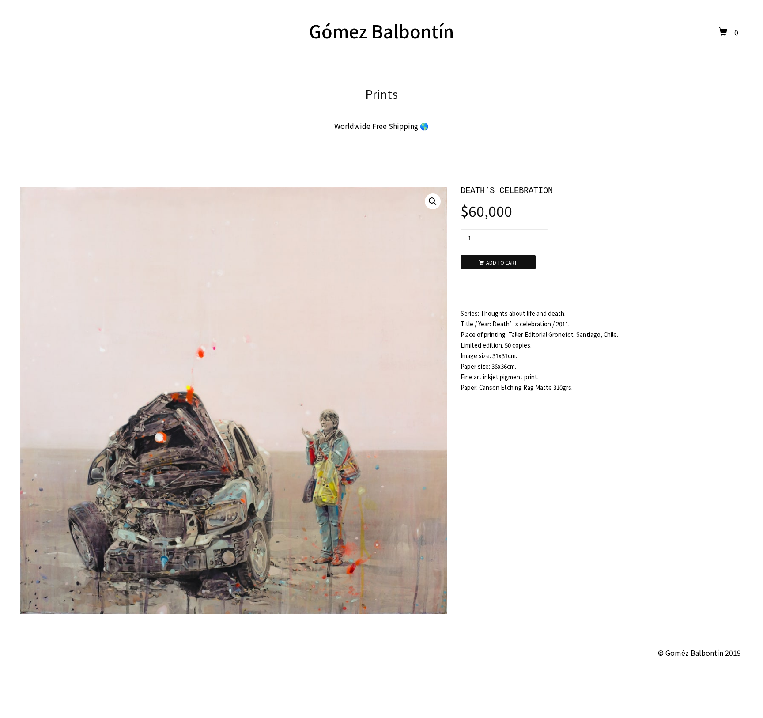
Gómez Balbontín (381, 31)
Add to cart (501, 262)
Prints (381, 93)
